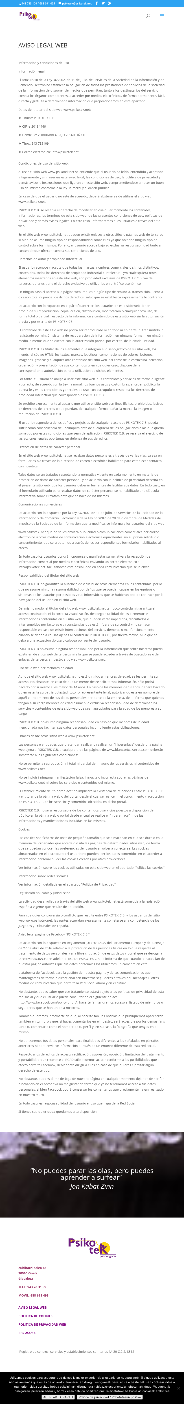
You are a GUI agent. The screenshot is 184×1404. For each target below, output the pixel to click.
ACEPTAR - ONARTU (58, 1397)
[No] (178, 1388)
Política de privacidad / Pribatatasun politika (110, 1397)
